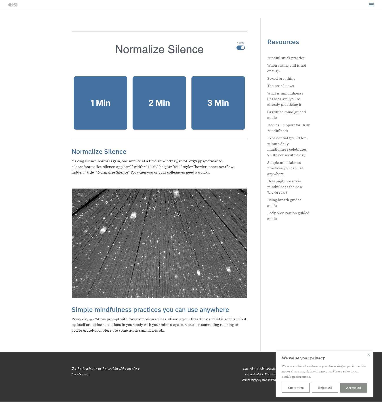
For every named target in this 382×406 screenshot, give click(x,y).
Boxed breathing (281, 78)
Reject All (325, 388)
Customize (296, 388)
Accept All (353, 388)
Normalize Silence (99, 151)
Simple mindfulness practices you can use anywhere (150, 309)
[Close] (368, 354)
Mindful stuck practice (286, 58)
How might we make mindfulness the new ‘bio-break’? (284, 187)
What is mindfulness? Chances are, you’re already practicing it (285, 99)
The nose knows (280, 85)
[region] (324, 374)
